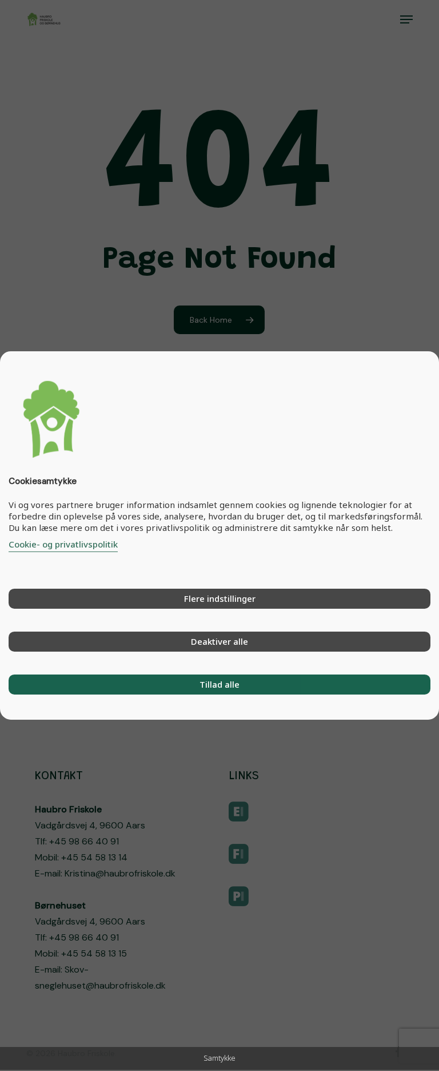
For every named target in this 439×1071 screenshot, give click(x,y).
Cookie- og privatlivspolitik (63, 544)
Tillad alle (219, 684)
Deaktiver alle (219, 641)
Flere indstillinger (220, 598)
